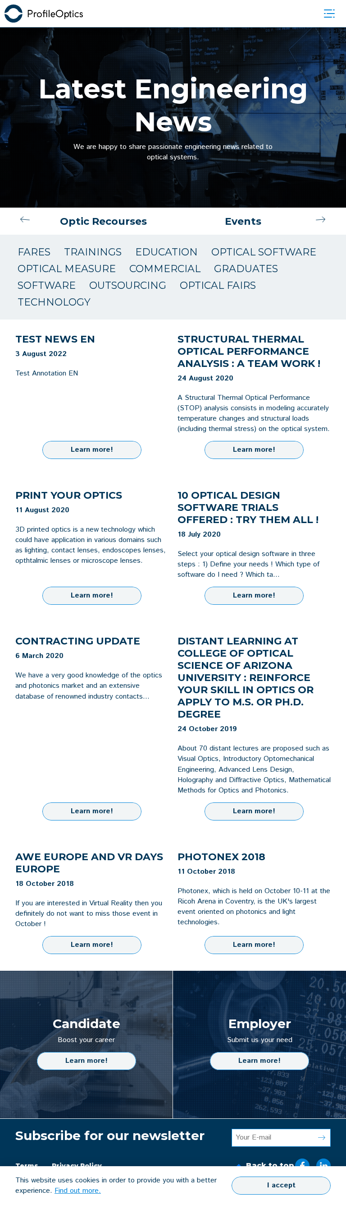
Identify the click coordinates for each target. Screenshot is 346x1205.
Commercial (164, 269)
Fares (34, 252)
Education (166, 252)
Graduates (246, 269)
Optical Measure (67, 269)
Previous (25, 221)
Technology (54, 302)
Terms (26, 1166)
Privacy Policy (77, 1166)
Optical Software (263, 252)
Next (321, 221)
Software (47, 285)
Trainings (93, 252)
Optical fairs (218, 285)
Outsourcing (127, 285)
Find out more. (78, 1191)
